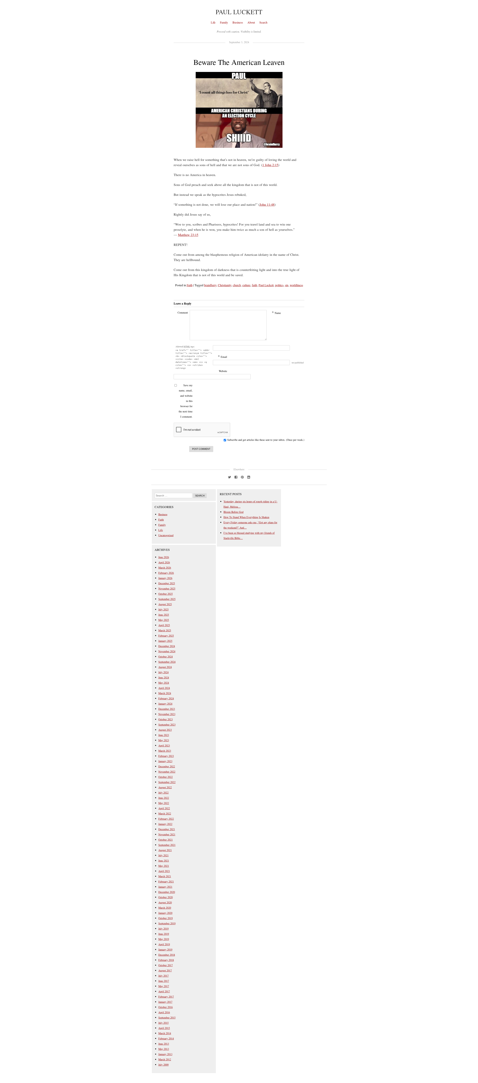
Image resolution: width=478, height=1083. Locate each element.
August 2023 (165, 730)
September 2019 (167, 923)
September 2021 (167, 845)
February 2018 (166, 960)
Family (224, 22)
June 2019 (163, 934)
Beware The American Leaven (239, 62)
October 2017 (165, 965)
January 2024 (165, 703)
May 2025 (163, 620)
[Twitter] (229, 476)
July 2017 (163, 975)
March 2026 (164, 567)
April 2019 (164, 944)
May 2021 (163, 866)
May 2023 (163, 740)
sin (286, 285)
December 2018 (166, 955)
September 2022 (167, 782)
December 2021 (166, 829)
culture (246, 285)
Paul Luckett (239, 11)
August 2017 (165, 970)
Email (222, 356)
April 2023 (164, 745)
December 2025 (166, 583)
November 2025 (166, 588)
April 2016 (164, 1012)
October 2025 (165, 594)
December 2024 (166, 646)
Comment (183, 312)
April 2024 (164, 688)
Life (213, 22)
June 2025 (163, 614)
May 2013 (163, 1049)
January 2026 (165, 578)
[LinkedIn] (248, 476)
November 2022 (166, 771)
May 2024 (163, 682)
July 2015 (163, 1023)
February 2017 (166, 996)
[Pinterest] (242, 476)
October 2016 (165, 1007)
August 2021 (165, 850)
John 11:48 (267, 204)
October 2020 (165, 897)
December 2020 (166, 892)
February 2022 (166, 818)
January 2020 (165, 913)
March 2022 (164, 813)
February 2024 (166, 698)
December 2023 (166, 709)
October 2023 (165, 719)
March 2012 (164, 1059)
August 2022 (165, 787)
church (237, 285)
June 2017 (163, 981)
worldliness (296, 285)
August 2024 (165, 667)
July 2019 (163, 928)
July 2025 (163, 609)
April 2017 (164, 991)
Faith (190, 285)
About (251, 22)
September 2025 (167, 599)
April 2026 (164, 562)
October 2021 (165, 839)
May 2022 (163, 803)
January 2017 (165, 1002)
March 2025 (164, 630)
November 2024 (166, 651)
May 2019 (163, 939)
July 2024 (163, 672)
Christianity (224, 285)
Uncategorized (165, 535)
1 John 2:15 (270, 165)
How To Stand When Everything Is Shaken (246, 517)
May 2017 (163, 986)
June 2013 (163, 1043)
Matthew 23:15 (188, 234)
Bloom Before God (233, 512)
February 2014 (166, 1038)
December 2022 (166, 766)
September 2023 (167, 724)
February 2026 (166, 573)
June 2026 (163, 557)
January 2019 (165, 949)
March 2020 (164, 907)
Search (263, 22)
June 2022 (163, 798)
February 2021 (166, 881)
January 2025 (165, 641)
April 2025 (164, 625)
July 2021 (163, 855)
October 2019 (165, 918)
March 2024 (164, 693)
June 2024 (163, 677)
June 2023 (163, 735)
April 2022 (164, 808)
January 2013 (165, 1054)
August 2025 (165, 604)
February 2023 (166, 756)
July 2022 (163, 792)
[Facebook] (236, 476)
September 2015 (167, 1017)
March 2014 (164, 1033)
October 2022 (165, 777)
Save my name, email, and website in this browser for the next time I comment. (186, 400)
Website (223, 371)
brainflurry (210, 285)
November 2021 (166, 834)
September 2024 (167, 662)
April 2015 (164, 1028)
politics (279, 285)
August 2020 (165, 902)
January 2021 (165, 886)
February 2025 (166, 635)
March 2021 (164, 876)
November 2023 (166, 714)
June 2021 (163, 860)
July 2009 (163, 1064)
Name (276, 312)
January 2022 (165, 824)
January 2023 (165, 761)
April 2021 (164, 871)
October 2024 (165, 656)
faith (254, 285)
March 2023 (164, 750)
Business (237, 22)
